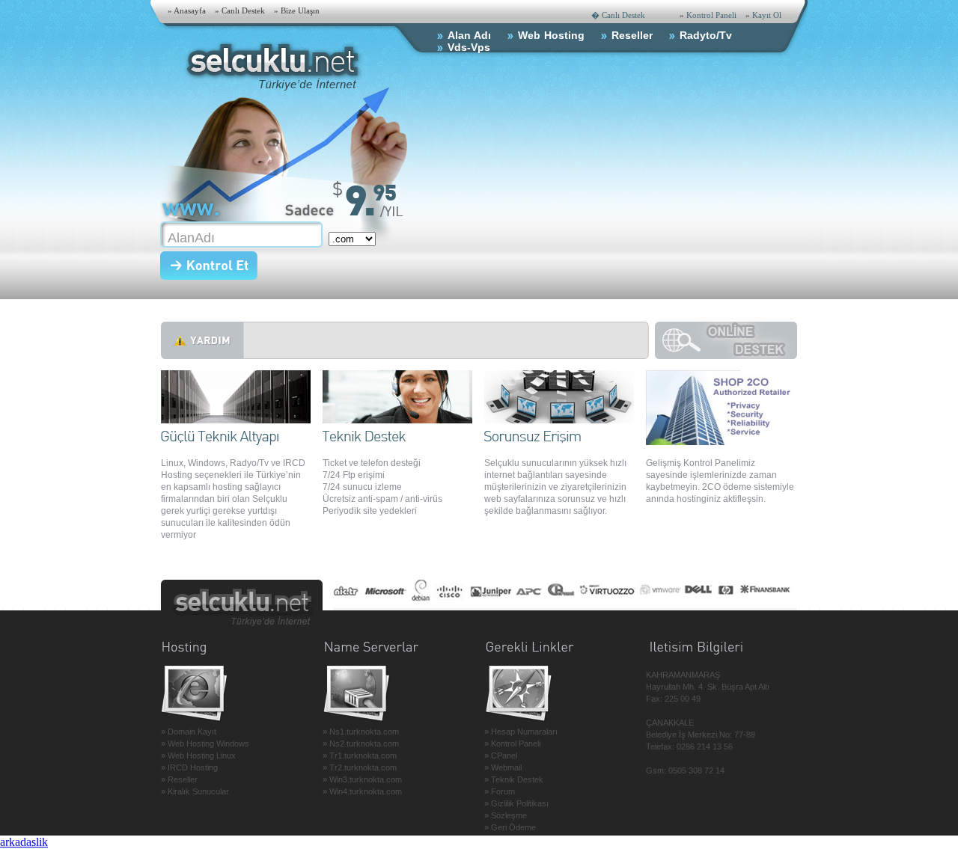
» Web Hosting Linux (198, 755)
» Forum (499, 791)
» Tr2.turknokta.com (360, 767)
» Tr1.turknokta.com (360, 755)
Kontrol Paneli (711, 14)
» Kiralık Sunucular (195, 791)
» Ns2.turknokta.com (361, 743)
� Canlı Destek (618, 14)
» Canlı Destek (240, 10)
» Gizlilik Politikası (516, 803)
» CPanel (500, 755)
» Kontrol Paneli (512, 743)
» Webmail (503, 767)
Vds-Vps (469, 47)
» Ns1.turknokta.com (361, 731)
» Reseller (179, 779)
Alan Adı (469, 35)
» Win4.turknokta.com (362, 791)
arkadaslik (24, 842)
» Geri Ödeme (510, 827)
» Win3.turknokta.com (362, 779)
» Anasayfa (187, 10)
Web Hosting (551, 35)
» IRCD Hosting (189, 767)
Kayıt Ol (766, 14)
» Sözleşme (505, 815)
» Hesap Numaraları (521, 731)
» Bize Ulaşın (297, 10)
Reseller (632, 35)
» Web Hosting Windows (205, 743)
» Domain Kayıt (188, 731)
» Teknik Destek (513, 779)
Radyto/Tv (706, 35)
